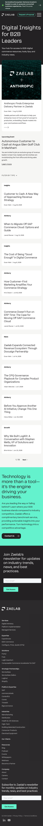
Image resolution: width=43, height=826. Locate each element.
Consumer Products (9, 730)
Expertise (5, 636)
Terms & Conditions (30, 816)
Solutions (5, 651)
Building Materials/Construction (13, 727)
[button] (10, 175)
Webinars (5, 760)
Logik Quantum (7, 660)
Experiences (6, 639)
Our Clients (6, 739)
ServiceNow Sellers (9, 675)
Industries (5, 711)
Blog (3, 748)
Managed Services (9, 630)
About (4, 772)
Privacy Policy (17, 816)
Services (5, 620)
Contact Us (9, 536)
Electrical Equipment (9, 733)
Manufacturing (7, 715)
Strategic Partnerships (10, 669)
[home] (8, 14)
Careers (5, 775)
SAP (3, 690)
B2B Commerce (8, 642)
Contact (5, 779)
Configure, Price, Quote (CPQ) (13, 645)
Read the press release (21, 5)
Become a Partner (8, 763)
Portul (4, 654)
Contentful (6, 696)
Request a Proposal (26, 15)
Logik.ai (4, 678)
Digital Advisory (7, 624)
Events (4, 754)
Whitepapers (6, 757)
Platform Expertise (9, 687)
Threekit (5, 703)
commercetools (7, 693)
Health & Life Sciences (10, 721)
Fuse (3, 657)
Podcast (5, 751)
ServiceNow (6, 672)
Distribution (6, 718)
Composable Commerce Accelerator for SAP (18, 663)
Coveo (4, 699)
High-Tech (6, 724)
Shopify (5, 681)
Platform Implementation (11, 627)
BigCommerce (7, 706)
